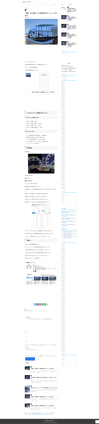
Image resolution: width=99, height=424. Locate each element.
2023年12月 (63, 112)
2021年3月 (63, 178)
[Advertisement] (41, 53)
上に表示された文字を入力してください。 (32, 349)
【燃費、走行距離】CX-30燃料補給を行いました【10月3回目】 (42, 405)
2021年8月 (63, 168)
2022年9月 (63, 142)
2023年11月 (63, 114)
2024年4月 (63, 104)
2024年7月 (63, 98)
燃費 (28, 310)
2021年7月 (63, 170)
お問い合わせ (70, 4)
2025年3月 (63, 82)
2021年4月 (63, 176)
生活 (45, 4)
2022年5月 (63, 150)
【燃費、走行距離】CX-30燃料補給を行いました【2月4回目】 (52, 283)
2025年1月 (63, 86)
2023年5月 (63, 126)
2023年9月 (63, 118)
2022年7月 (63, 146)
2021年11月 (63, 162)
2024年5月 (63, 102)
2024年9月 (63, 94)
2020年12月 (63, 184)
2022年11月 (63, 138)
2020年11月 (63, 186)
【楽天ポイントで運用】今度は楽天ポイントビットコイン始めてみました (40, 414)
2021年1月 (63, 182)
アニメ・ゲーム (53, 4)
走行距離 (30, 310)
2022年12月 (63, 136)
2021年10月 (63, 164)
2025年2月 (63, 84)
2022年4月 (63, 152)
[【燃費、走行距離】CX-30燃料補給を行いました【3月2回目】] (43, 304)
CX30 (26, 310)
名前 (26, 332)
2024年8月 (63, 96)
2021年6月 (63, 172)
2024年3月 (63, 106)
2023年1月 (63, 134)
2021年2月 (63, 180)
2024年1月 (63, 110)
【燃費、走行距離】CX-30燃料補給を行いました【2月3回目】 (71, 44)
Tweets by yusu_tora (64, 76)
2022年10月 (63, 140)
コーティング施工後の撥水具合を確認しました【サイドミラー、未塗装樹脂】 (41, 412)
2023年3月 (63, 130)
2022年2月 (63, 156)
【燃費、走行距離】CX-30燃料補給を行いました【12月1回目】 (42, 368)
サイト (26, 340)
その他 (62, 4)
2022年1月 (63, 158)
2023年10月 (63, 116)
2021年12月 (63, 160)
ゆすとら (69, 232)
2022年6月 (63, 148)
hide (45, 74)
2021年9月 (63, 166)
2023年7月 (63, 122)
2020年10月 (63, 188)
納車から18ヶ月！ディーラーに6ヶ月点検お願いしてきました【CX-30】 (44, 387)
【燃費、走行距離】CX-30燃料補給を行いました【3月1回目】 (37, 283)
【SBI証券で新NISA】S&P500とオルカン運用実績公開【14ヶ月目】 (29, 283)
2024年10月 (63, 92)
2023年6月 (63, 124)
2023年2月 (63, 132)
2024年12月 (63, 88)
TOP (29, 4)
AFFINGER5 (55, 422)
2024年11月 (63, 90)
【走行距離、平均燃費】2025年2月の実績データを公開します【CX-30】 (45, 283)
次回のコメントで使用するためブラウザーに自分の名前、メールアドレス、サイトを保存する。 (40, 346)
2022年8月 (63, 144)
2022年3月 (63, 154)
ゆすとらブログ (27, 2)
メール (26, 336)
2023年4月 (63, 128)
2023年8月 (63, 120)
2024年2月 (63, 108)
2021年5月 (63, 174)
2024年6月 (63, 100)
